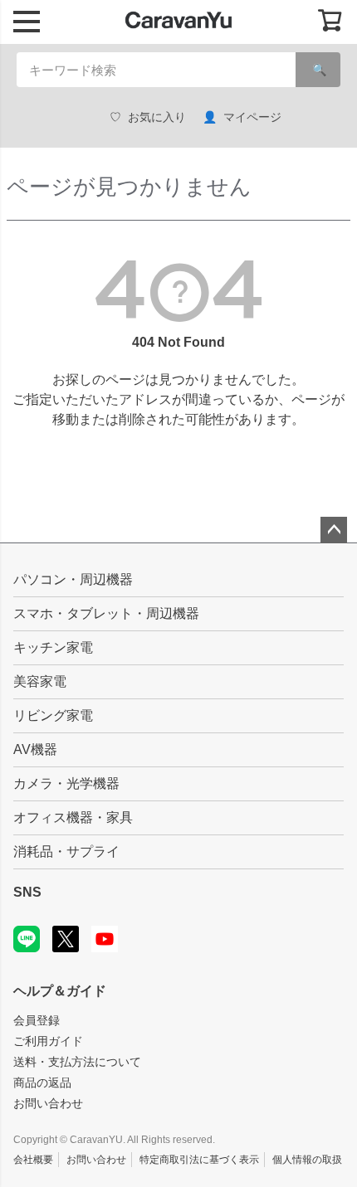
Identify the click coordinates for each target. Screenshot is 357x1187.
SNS (27, 892)
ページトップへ (333, 530)
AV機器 (35, 749)
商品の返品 (42, 1082)
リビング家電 (53, 715)
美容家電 (39, 681)
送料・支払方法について (77, 1061)
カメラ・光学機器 (66, 783)
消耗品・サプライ (66, 851)
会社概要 (33, 1159)
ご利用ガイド (48, 1041)
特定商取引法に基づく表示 (199, 1159)
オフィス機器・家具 (73, 817)
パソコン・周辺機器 (73, 579)
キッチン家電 (53, 647)
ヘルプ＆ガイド (59, 991)
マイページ (252, 117)
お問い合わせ (48, 1103)
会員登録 (36, 1020)
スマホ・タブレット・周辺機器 (106, 613)
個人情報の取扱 (307, 1159)
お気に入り (157, 117)
